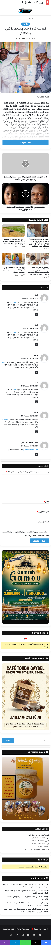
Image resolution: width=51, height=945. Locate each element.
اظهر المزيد (26, 142)
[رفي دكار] (25, 10)
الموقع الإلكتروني (43, 521)
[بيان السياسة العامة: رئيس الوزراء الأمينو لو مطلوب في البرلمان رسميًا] (13, 259)
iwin (36, 355)
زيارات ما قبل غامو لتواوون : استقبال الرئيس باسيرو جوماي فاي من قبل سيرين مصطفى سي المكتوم (38, 243)
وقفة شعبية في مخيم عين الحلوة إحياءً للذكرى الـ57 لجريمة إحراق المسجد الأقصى (26, 891)
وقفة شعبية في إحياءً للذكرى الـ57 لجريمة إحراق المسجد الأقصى (27, 898)
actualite (21, 18)
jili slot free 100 (29, 443)
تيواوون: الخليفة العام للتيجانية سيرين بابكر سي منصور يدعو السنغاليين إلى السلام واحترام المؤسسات (38, 271)
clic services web (40, 929)
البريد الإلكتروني (43, 511)
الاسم (46, 501)
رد (36, 314)
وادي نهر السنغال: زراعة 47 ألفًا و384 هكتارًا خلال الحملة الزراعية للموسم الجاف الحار (14, 241)
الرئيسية (28, 18)
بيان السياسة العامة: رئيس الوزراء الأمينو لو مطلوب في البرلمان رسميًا (14, 270)
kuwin (5, 420)
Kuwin (35, 413)
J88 (36, 295)
